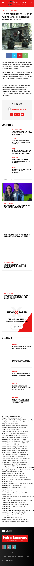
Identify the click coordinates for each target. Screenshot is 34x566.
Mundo (14, 148)
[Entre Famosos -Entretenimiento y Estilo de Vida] (17, 3)
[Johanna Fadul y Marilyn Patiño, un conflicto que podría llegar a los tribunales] (6, 132)
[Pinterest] (19, 55)
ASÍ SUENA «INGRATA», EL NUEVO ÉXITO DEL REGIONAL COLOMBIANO (21, 361)
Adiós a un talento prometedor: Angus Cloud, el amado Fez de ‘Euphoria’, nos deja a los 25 (22, 151)
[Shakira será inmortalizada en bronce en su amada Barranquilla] (6, 170)
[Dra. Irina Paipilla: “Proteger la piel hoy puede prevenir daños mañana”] (17, 192)
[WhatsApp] (25, 55)
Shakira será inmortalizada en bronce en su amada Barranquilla (21, 170)
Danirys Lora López (19, 109)
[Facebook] (9, 55)
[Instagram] (15, 114)
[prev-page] (3, 409)
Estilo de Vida (8, 203)
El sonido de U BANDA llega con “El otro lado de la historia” (21, 347)
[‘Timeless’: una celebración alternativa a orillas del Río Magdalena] (6, 141)
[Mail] (14, 547)
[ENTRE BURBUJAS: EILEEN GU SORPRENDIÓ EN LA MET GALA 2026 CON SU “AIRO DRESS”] (17, 221)
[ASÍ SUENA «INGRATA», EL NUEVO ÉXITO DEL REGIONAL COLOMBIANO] (6, 360)
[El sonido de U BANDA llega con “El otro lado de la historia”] (6, 347)
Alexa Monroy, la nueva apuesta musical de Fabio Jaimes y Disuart (21, 374)
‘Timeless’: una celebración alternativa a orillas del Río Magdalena (21, 142)
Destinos (15, 157)
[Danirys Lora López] (10, 109)
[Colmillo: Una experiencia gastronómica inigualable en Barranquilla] (6, 160)
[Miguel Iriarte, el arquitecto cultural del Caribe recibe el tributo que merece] (6, 400)
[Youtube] (22, 114)
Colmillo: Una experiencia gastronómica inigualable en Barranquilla (21, 161)
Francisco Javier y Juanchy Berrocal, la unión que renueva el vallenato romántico (21, 387)
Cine (5, 233)
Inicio (3, 10)
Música (14, 138)
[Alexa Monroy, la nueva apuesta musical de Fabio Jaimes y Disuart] (6, 373)
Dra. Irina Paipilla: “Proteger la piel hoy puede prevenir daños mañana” (17, 206)
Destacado (15, 383)
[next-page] (6, 409)
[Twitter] (14, 55)
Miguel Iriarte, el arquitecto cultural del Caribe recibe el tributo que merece (20, 400)
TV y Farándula (12, 10)
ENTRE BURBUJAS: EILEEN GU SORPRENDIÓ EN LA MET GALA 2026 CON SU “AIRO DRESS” (17, 236)
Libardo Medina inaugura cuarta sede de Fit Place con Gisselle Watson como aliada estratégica (17, 297)
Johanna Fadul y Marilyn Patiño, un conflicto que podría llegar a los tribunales (22, 132)
